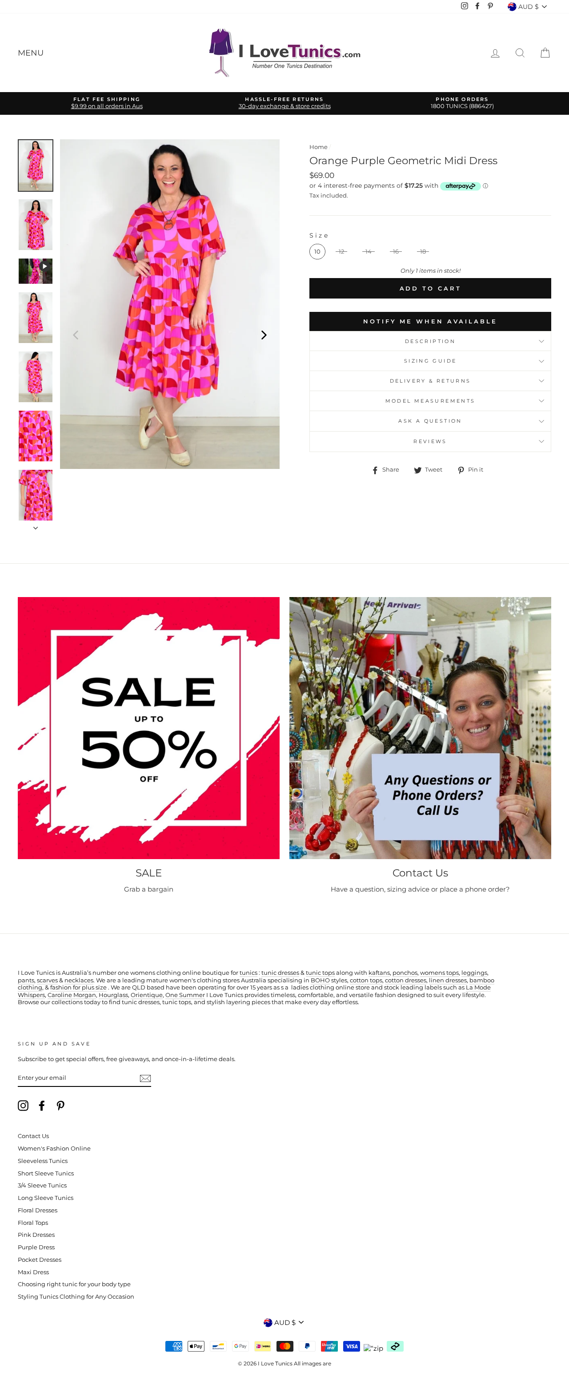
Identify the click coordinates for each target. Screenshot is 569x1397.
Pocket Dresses (39, 1259)
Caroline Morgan (72, 995)
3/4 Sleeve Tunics (42, 1185)
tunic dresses (280, 972)
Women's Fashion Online (54, 1148)
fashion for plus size (78, 987)
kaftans (379, 972)
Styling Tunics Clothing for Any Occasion (76, 1296)
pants (26, 980)
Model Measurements (430, 401)
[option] (107, 103)
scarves (47, 980)
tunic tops (320, 972)
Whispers (31, 995)
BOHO (320, 980)
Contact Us (33, 1136)
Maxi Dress (33, 1272)
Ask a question (430, 421)
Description (430, 341)
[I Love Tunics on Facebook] (41, 1105)
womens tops (439, 972)
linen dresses (448, 980)
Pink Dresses (36, 1234)
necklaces (78, 980)
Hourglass (113, 995)
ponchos (405, 972)
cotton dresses (405, 980)
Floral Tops (33, 1222)
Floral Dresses (37, 1210)
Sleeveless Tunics (43, 1161)
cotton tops (366, 980)
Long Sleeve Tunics (45, 1198)
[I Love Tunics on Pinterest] (60, 1105)
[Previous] (75, 334)
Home (318, 147)
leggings (474, 972)
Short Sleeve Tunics (46, 1173)
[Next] (264, 334)
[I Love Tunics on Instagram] (23, 1105)
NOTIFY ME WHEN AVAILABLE (430, 321)
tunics (248, 972)
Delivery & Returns (430, 381)
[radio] (317, 251)
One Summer (185, 995)
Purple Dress (36, 1247)
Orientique (147, 995)
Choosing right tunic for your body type (74, 1284)
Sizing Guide (430, 361)
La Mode (478, 987)
